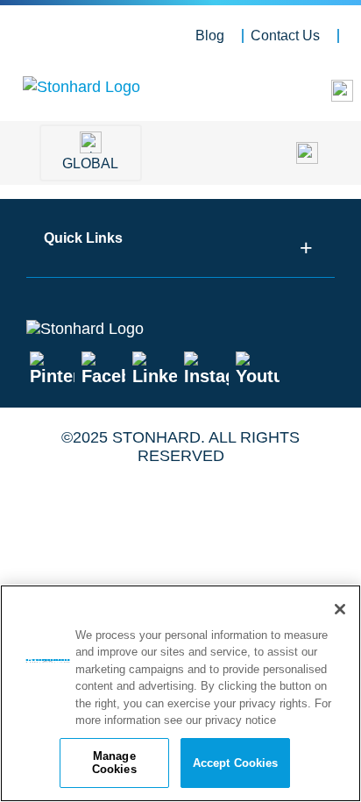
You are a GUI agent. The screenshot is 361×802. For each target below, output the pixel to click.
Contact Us (285, 35)
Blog (209, 35)
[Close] (340, 609)
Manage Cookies (114, 763)
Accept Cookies (236, 763)
